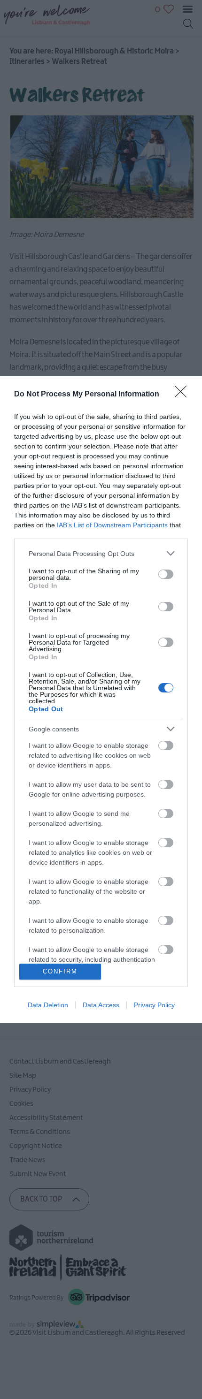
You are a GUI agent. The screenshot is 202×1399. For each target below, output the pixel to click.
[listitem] (101, 553)
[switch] (165, 574)
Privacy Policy (154, 1005)
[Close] (184, 394)
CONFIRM (60, 971)
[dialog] (101, 699)
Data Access (101, 1005)
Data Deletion (48, 1005)
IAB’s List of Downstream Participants (112, 525)
